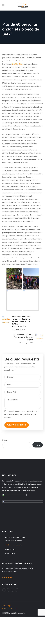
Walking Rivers (17, 64)
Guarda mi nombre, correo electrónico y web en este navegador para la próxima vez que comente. (21, 414)
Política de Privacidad (10, 609)
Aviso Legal (6, 606)
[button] (42, 5)
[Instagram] (12, 590)
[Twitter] (16, 590)
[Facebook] (4, 590)
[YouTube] (8, 590)
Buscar (4, 440)
